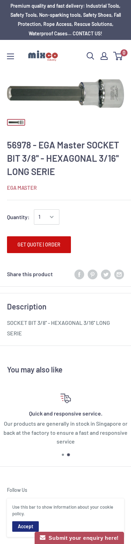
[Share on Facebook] (79, 274)
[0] (118, 56)
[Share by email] (119, 274)
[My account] (104, 56)
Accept (25, 526)
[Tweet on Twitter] (106, 274)
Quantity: (18, 217)
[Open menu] (10, 56)
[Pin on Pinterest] (92, 274)
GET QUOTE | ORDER (38, 244)
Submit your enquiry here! (82, 538)
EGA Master (22, 187)
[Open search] (90, 56)
